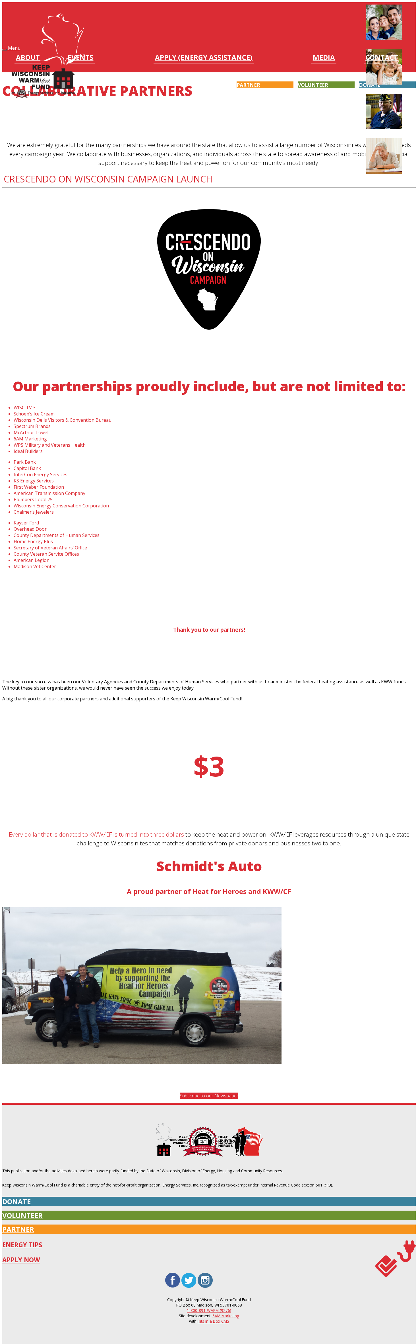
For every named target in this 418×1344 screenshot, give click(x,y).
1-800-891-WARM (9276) (209, 1310)
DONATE (16, 1201)
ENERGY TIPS (22, 1244)
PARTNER (18, 1229)
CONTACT (381, 58)
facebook (172, 1274)
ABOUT (28, 58)
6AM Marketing (225, 1315)
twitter (189, 1274)
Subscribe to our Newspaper (209, 1096)
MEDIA (324, 58)
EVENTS (80, 58)
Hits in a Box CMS (213, 1321)
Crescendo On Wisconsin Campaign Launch (108, 179)
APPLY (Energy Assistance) (204, 58)
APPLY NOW (21, 1259)
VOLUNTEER (22, 1215)
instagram (205, 1274)
